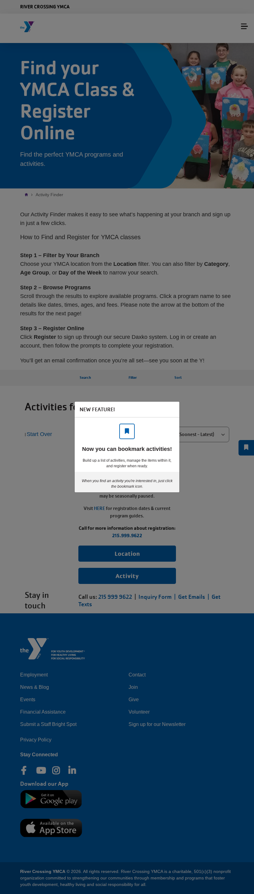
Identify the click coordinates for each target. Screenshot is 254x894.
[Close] (171, 409)
